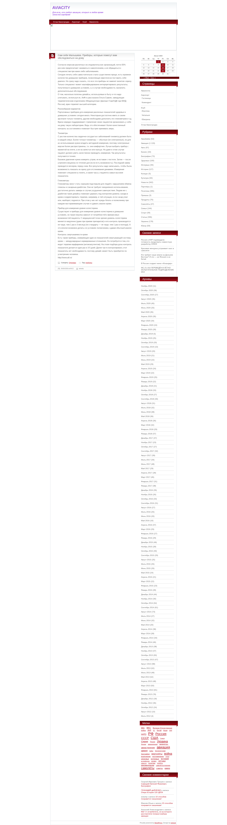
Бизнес (144, 152)
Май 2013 (145, 677)
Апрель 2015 (146, 577)
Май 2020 (145, 312)
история (165, 758)
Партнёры (145, 187)
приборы (89, 263)
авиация (163, 747)
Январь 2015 (146, 590)
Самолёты (145, 204)
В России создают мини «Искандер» (156, 263)
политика (151, 763)
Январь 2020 (146, 329)
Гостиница (146, 98)
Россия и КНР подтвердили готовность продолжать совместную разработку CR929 (156, 242)
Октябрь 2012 (147, 707)
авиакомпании (153, 744)
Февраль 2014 (147, 638)
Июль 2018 (146, 408)
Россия (160, 734)
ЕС (154, 730)
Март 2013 (145, 686)
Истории (144, 169)
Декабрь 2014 (147, 594)
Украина (144, 221)
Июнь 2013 (146, 673)
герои (167, 756)
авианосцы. (163, 744)
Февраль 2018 (147, 429)
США (154, 738)
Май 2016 (145, 521)
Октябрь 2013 (147, 655)
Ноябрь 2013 (146, 651)
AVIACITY (61, 7)
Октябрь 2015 (147, 551)
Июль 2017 (146, 460)
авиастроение (148, 748)
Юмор (143, 226)
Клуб (85, 22)
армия (144, 750)
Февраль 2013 (147, 690)
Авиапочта (93, 22)
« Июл (146, 78)
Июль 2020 (146, 303)
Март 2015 (145, 581)
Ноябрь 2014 (146, 599)
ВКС (149, 728)
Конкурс (144, 174)
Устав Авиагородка (61, 22)
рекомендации (147, 765)
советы (159, 768)
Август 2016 (146, 507)
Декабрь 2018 (147, 386)
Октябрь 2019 (147, 342)
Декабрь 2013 (147, 646)
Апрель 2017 (146, 473)
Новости (144, 182)
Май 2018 (145, 416)
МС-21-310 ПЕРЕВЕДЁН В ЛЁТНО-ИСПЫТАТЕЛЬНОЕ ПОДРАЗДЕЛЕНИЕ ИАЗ (157, 270)
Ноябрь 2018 (146, 390)
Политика (145, 191)
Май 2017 (145, 468)
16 (163, 68)
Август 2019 (146, 351)
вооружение (146, 756)
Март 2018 (145, 425)
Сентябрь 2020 (147, 295)
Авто (143, 147)
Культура (145, 178)
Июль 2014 (146, 616)
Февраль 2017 (147, 481)
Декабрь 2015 (147, 542)
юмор (167, 768)
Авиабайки (145, 139)
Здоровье (72, 263)
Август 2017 (146, 455)
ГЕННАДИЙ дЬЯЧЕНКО (151, 790)
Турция (152, 742)
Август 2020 (146, 299)
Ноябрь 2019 (146, 338)
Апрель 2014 (146, 629)
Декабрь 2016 (147, 490)
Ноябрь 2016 (146, 494)
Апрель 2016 (146, 525)
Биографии (146, 156)
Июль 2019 (146, 355)
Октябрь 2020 (147, 290)
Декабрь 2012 (147, 699)
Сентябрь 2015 (147, 555)
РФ (151, 733)
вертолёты (156, 753)
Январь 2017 (146, 486)
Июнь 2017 (146, 464)
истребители (145, 761)
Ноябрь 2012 (146, 703)
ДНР (149, 730)
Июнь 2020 (146, 308)
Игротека (145, 111)
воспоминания (158, 756)
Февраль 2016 (147, 534)
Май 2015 (145, 573)
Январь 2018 (146, 434)
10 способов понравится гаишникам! (153, 798)
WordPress (158, 823)
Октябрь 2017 (147, 447)
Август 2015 (146, 560)
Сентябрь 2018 (147, 399)
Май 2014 (145, 625)
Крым (165, 730)
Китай (159, 730)
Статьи (144, 217)
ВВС (143, 728)
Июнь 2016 (146, 516)
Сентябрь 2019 (147, 347)
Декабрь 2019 (147, 334)
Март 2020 (145, 321)
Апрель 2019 (146, 368)
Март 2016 (145, 529)
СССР (145, 737)
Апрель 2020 (146, 316)
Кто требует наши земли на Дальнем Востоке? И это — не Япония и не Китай (157, 257)
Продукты (145, 200)
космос (153, 761)
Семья (144, 208)
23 (163, 71)
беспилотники (160, 751)
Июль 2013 (146, 668)
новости (143, 763)
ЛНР (170, 730)
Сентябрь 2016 (147, 503)
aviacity (81, 268)
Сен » (153, 78)
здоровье (145, 759)
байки (151, 751)
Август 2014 (146, 612)
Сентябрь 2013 (147, 659)
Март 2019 (145, 373)
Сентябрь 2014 (147, 607)
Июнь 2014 (146, 620)
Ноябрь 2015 (146, 547)
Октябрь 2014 (147, 603)
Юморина (146, 119)
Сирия (144, 741)
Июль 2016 (146, 512)
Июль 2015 (146, 564)
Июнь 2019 (146, 360)
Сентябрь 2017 (147, 451)
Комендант (146, 102)
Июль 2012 (146, 716)
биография (145, 754)
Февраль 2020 (147, 325)
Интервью (145, 165)
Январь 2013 (146, 694)
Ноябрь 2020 (146, 286)
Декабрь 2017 (147, 438)
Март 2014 (145, 633)
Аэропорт (76, 22)
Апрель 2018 (146, 421)
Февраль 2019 (147, 377)
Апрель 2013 (146, 681)
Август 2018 (146, 403)
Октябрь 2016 (147, 499)
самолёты (147, 768)
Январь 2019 (146, 382)
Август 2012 (146, 712)
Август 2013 (146, 664)
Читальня (146, 115)
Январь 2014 (146, 642)
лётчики (162, 761)
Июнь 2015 (146, 568)
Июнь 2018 (146, 412)
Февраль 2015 (147, 586)
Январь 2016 (146, 538)
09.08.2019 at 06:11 (67, 268)
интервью (155, 759)
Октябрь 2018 (147, 395)
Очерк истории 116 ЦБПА (152, 792)
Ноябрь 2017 (146, 442)
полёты (160, 763)
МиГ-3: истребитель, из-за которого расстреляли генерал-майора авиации (156, 814)
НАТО (143, 734)
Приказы (144, 195)
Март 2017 (145, 477)
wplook (173, 823)
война (168, 753)
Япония (143, 744)
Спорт (143, 213)
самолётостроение (163, 765)
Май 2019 (145, 364)
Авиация (144, 143)
